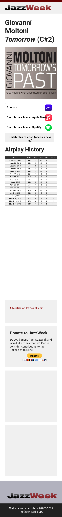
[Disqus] (31, 254)
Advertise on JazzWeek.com (26, 308)
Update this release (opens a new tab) (30, 139)
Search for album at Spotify (24, 127)
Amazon (12, 107)
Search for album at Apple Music (27, 117)
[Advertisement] (31, 396)
